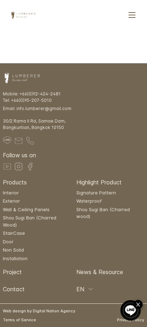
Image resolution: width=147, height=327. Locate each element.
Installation (15, 258)
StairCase (14, 233)
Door (8, 241)
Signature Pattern (96, 192)
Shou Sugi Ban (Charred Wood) (29, 221)
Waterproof (89, 201)
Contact (14, 289)
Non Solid (13, 250)
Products (15, 182)
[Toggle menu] (132, 15)
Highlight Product (99, 182)
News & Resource (99, 272)
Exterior (11, 201)
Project (12, 272)
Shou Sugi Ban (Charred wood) (103, 213)
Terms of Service (19, 319)
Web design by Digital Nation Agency (39, 310)
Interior (11, 192)
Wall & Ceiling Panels (26, 209)
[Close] (139, 305)
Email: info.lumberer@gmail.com (37, 108)
